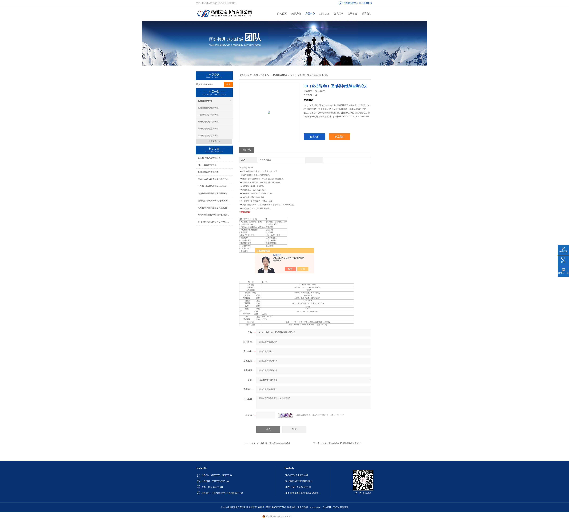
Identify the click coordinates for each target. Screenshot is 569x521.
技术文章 (338, 13)
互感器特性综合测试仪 (208, 108)
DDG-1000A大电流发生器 (296, 475)
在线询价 (314, 136)
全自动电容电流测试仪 (208, 128)
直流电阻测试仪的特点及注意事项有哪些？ (215, 222)
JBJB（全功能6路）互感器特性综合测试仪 (341, 443)
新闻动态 (324, 13)
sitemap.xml (315, 507)
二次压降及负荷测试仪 (208, 115)
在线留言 (352, 13)
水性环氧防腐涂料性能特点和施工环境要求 (215, 215)
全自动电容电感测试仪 (208, 135)
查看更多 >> (214, 141)
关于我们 (296, 13)
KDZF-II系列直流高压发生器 (298, 487)
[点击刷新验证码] (285, 415)
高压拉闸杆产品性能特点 (209, 158)
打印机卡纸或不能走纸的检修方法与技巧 (215, 186)
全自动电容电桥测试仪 (208, 122)
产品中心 (310, 13)
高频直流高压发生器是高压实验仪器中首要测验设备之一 (215, 208)
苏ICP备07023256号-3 (276, 507)
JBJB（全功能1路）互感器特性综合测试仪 (271, 443)
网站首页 (282, 13)
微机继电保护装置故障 (208, 172)
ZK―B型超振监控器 (207, 165)
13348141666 (365, 3)
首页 (256, 75)
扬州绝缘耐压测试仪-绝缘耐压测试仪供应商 (215, 201)
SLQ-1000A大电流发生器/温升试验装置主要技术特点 (215, 179)
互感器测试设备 (205, 101)
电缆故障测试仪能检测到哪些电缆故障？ (215, 193)
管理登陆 (344, 507)
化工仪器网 (302, 507)
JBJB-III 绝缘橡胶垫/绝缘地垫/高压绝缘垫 (303, 493)
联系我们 (366, 13)
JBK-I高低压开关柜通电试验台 (299, 481)
